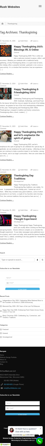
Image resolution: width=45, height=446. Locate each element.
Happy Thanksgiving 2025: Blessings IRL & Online (28, 48)
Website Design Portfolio (8, 357)
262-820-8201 (8, 384)
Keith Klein (24, 41)
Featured (5, 329)
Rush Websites (10, 6)
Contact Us (4, 362)
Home (2, 24)
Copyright (7, 428)
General (16, 52)
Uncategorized (18, 181)
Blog (1, 364)
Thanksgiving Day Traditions (23, 177)
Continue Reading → (7, 74)
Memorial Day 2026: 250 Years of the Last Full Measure (21, 306)
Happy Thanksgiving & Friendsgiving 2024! (26, 91)
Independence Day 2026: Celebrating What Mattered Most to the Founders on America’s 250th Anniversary (23, 301)
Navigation (40, 6)
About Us (3, 359)
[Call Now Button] (39, 441)
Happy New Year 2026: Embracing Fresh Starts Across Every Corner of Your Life (23, 311)
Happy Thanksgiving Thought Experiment (25, 217)
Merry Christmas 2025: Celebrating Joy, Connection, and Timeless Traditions (21, 316)
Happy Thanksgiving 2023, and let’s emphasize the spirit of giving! (28, 135)
